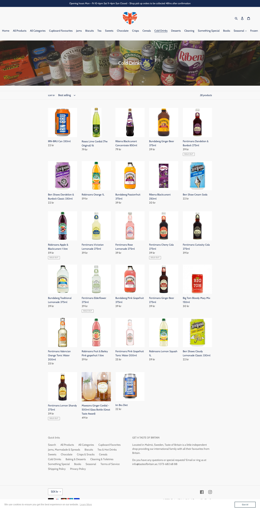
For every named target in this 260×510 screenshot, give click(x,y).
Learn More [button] (86, 504)
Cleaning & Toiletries (101, 459)
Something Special (59, 464)
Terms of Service (110, 464)
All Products (67, 444)
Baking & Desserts (76, 459)
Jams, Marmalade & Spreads (64, 449)
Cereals (103, 454)
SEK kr (54, 491)
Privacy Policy (78, 469)
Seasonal (91, 464)
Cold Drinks (54, 459)
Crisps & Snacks (85, 454)
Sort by (51, 95)
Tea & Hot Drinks (107, 449)
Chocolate (66, 454)
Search (52, 444)
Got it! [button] (245, 504)
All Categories (86, 444)
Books (77, 464)
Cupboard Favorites (109, 444)
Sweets (52, 454)
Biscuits (89, 449)
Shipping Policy (57, 469)
